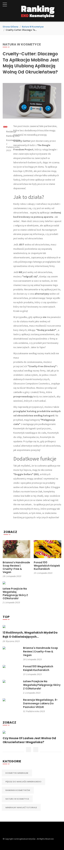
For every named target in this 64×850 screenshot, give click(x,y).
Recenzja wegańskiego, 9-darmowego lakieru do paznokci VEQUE (40, 703)
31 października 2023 (34, 711)
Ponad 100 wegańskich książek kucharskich (47, 565)
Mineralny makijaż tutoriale (21, 807)
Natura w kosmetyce (33, 26)
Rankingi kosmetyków (18, 790)
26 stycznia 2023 (11, 641)
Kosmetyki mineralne (17, 773)
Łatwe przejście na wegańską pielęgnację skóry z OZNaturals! (15, 593)
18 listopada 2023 (12, 576)
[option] (32, 737)
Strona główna (10, 26)
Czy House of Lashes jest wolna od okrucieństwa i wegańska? (29, 740)
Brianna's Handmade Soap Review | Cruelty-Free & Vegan (16, 567)
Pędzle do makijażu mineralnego (23, 781)
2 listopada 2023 (11, 602)
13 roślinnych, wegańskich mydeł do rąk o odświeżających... (30, 635)
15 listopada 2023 (43, 573)
